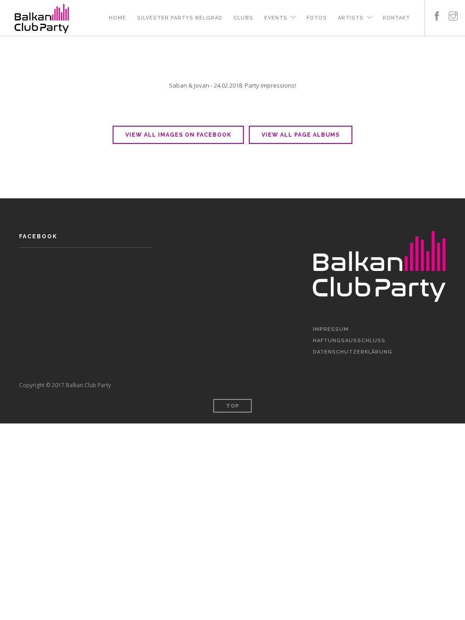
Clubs (243, 18)
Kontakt (396, 18)
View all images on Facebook (178, 135)
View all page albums (301, 135)
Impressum (331, 329)
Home (117, 18)
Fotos (317, 18)
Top (232, 406)
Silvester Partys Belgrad (180, 18)
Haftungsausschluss (349, 341)
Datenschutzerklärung (352, 352)
